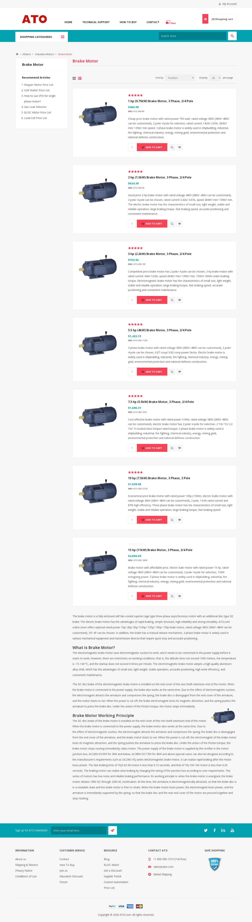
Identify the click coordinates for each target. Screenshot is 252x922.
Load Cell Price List (35, 118)
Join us (64, 870)
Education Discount (71, 876)
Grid (74, 78)
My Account (229, 4)
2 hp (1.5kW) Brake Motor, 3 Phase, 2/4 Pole (159, 177)
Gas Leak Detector (35, 107)
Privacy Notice (23, 870)
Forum (64, 882)
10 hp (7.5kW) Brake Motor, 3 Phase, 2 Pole (159, 478)
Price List (109, 887)
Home (68, 22)
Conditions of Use (26, 876)
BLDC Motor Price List (37, 112)
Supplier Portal (112, 876)
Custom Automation (116, 882)
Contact (152, 22)
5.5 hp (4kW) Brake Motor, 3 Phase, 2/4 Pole (159, 330)
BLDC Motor (111, 865)
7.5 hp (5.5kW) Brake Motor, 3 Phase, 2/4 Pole (161, 402)
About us (20, 859)
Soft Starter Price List (37, 90)
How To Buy (128, 22)
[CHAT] (171, 22)
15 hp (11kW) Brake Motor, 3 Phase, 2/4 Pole (160, 550)
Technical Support (96, 22)
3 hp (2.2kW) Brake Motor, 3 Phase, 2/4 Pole (159, 254)
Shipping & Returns (26, 865)
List (79, 78)
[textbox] (192, 36)
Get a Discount (113, 870)
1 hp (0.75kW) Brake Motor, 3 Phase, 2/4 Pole (160, 101)
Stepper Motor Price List (38, 84)
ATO (17, 54)
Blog (106, 859)
